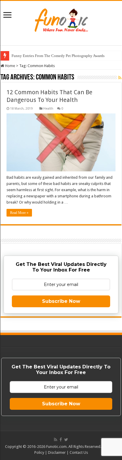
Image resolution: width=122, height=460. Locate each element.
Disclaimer (57, 452)
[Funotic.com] (61, 19)
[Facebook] (60, 439)
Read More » (19, 213)
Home (9, 66)
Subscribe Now (61, 301)
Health (48, 108)
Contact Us (79, 452)
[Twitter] (66, 439)
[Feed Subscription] (119, 77)
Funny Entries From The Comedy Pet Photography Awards (58, 55)
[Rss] (55, 439)
